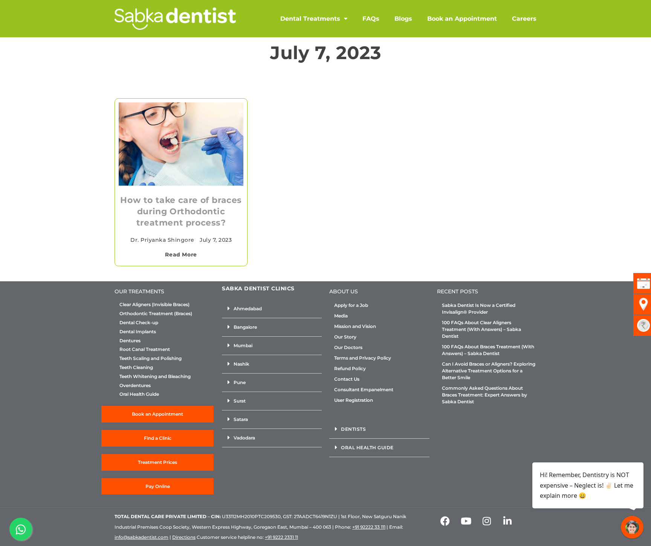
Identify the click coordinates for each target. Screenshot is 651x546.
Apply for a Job (351, 305)
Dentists (353, 429)
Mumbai (243, 345)
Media (341, 316)
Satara (241, 419)
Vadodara (244, 438)
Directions (184, 537)
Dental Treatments (310, 18)
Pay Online (157, 486)
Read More (181, 254)
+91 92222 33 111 (368, 527)
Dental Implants (137, 331)
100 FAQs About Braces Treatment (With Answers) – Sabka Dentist (488, 350)
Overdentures (135, 385)
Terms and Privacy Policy (362, 358)
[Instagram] (486, 520)
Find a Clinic (157, 438)
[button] (272, 309)
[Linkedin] (507, 520)
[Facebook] (445, 520)
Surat (240, 401)
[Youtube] (466, 520)
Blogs (403, 18)
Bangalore (245, 327)
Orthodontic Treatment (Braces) (155, 313)
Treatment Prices (157, 462)
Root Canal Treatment (144, 349)
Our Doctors (348, 347)
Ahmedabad (248, 308)
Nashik (241, 364)
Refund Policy (350, 368)
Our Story (345, 337)
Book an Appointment (462, 18)
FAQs (370, 18)
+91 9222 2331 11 (281, 537)
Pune (240, 382)
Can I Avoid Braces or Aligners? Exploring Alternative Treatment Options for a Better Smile (488, 370)
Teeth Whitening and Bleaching (155, 376)
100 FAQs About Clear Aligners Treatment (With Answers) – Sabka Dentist (481, 329)
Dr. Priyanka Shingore (162, 239)
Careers (524, 18)
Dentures (130, 340)
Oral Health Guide (139, 394)
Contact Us (346, 379)
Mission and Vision (355, 326)
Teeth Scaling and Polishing (150, 358)
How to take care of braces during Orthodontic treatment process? (181, 211)
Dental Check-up (138, 322)
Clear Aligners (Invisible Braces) (154, 304)
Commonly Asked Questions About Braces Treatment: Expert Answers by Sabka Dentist (484, 394)
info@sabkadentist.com (141, 537)
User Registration (353, 400)
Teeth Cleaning (136, 367)
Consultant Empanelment (363, 389)
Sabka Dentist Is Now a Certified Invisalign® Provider (478, 308)
